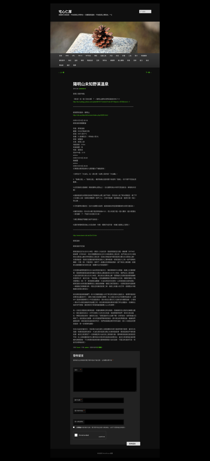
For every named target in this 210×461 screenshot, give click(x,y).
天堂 (111, 56)
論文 (147, 60)
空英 (97, 60)
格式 (69, 60)
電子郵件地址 (80, 410)
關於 (68, 65)
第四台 (105, 60)
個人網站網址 (79, 421)
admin (87, 347)
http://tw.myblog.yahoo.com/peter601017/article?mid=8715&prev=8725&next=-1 (101, 101)
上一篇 (61, 72)
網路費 (112, 60)
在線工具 (103, 56)
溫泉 (76, 60)
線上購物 (121, 60)
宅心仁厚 (65, 11)
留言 (78, 370)
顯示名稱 (78, 400)
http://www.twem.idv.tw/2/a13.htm (85, 235)
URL (73, 56)
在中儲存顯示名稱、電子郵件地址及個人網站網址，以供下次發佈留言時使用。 (101, 427)
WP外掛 (88, 56)
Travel (78, 347)
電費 (74, 65)
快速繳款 (144, 56)
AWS (67, 56)
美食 (128, 60)
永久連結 (99, 347)
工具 (130, 56)
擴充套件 (62, 60)
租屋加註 (90, 60)
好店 (117, 56)
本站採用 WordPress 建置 (105, 453)
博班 (95, 56)
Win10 (80, 56)
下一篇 (148, 72)
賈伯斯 (61, 65)
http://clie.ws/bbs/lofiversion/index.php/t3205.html (90, 115)
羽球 (134, 60)
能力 (141, 60)
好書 (123, 56)
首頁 (60, 56)
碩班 (82, 60)
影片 (136, 56)
